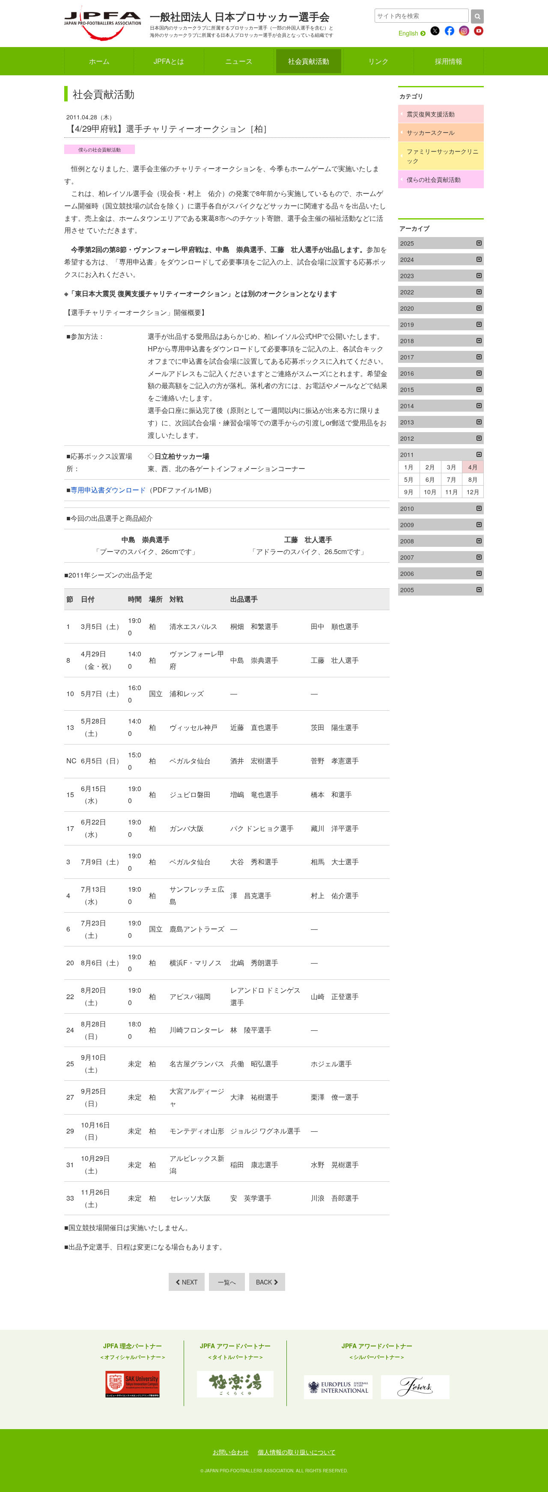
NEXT (190, 1282)
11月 (451, 491)
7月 (451, 479)
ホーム (99, 61)
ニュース (239, 61)
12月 (473, 491)
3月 (451, 467)
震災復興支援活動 (431, 114)
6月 (430, 479)
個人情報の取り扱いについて (297, 1452)
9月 (409, 491)
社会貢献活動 (308, 61)
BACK (264, 1282)
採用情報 (448, 61)
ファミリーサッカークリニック (443, 156)
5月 (409, 479)
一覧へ (227, 1282)
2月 (430, 467)
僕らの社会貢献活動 (99, 149)
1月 (409, 467)
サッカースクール (431, 132)
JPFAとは (169, 61)
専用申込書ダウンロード (108, 490)
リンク (378, 61)
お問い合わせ (231, 1452)
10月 (430, 491)
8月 (473, 479)
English (408, 33)
